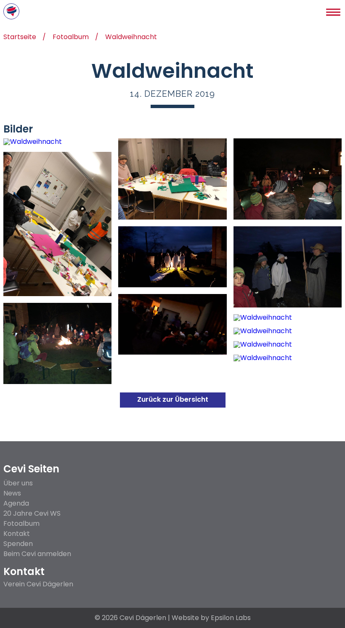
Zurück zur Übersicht (172, 399)
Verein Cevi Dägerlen (38, 584)
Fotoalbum (71, 38)
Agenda (16, 503)
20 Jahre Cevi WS (32, 513)
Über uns (18, 483)
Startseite (19, 38)
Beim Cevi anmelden (37, 554)
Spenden (18, 544)
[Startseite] (11, 11)
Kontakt (16, 533)
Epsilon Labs (231, 618)
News (12, 493)
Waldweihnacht (131, 38)
